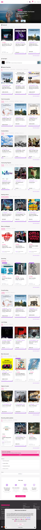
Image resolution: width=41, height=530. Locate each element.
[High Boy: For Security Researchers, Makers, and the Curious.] (20, 35)
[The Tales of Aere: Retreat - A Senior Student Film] (7, 332)
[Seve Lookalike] (34, 269)
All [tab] (1, 27)
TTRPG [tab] (11, 196)
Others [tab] (19, 196)
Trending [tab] (3, 292)
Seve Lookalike (32, 278)
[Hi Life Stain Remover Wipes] (7, 269)
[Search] (27, 2)
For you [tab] (2, 101)
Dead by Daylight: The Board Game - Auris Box (20, 215)
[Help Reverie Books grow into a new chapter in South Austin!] (7, 173)
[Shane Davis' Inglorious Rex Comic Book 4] (7, 237)
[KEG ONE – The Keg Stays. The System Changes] (20, 269)
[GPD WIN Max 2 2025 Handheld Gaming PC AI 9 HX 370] (20, 77)
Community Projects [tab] (19, 69)
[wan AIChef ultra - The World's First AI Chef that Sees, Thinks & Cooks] (7, 35)
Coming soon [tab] (3, 260)
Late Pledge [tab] (17, 101)
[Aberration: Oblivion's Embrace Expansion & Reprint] (7, 205)
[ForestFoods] (34, 173)
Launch (20, 454)
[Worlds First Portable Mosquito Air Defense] (34, 77)
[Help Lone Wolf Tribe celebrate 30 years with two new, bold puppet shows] (34, 141)
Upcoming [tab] (6, 101)
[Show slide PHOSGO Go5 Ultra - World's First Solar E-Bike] (23, 21)
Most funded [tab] (7, 292)
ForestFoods (32, 182)
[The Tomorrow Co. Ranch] (20, 173)
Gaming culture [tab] (25, 69)
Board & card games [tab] (5, 196)
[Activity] (32, 2)
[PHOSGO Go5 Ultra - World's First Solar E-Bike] (34, 35)
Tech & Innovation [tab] (6, 27)
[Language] (29, 2)
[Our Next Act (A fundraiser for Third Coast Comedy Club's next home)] (7, 141)
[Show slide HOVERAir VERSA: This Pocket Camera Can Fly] (17, 21)
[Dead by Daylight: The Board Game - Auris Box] (20, 205)
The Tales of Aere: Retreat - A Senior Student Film (6, 343)
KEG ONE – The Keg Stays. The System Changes (20, 279)
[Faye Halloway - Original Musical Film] (20, 237)
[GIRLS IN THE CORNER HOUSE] (34, 237)
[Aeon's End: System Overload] (34, 332)
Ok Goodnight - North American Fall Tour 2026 (20, 152)
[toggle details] (13, 53)
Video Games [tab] (15, 196)
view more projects (36, 55)
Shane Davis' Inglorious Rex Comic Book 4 (6, 247)
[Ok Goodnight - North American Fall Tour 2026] (20, 141)
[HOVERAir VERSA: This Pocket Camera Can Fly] (7, 109)
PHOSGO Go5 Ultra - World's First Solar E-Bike (33, 45)
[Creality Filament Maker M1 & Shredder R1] (7, 77)
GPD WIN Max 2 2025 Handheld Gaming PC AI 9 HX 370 (20, 88)
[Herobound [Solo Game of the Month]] (34, 205)
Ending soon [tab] (22, 101)
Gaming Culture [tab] (18, 27)
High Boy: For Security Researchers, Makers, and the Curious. (20, 45)
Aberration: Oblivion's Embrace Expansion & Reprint (7, 215)
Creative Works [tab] (12, 27)
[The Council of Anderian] (20, 332)
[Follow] (3, 242)
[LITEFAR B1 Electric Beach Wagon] (34, 109)
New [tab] (7, 260)
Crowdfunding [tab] (11, 101)
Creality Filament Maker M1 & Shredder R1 (6, 88)
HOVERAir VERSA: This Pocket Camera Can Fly (6, 120)
